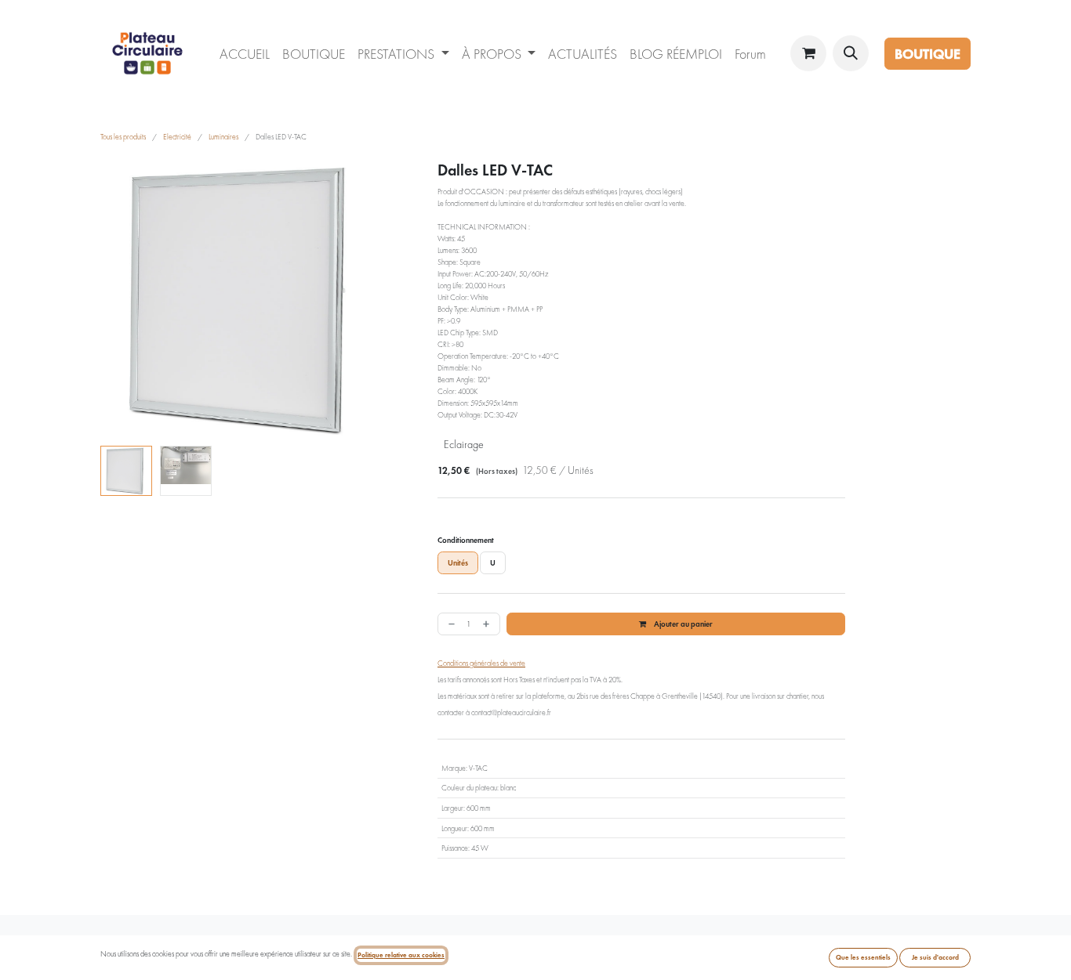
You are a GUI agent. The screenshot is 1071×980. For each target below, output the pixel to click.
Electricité (177, 137)
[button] (851, 53)
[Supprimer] (450, 624)
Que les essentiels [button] (863, 957)
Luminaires (223, 137)
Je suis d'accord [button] (935, 957)
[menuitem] (244, 54)
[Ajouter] (487, 624)
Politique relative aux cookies (401, 955)
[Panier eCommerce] (808, 53)
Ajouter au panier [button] (682, 624)
